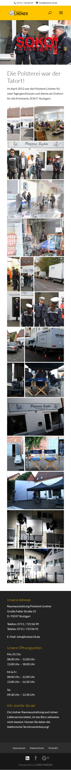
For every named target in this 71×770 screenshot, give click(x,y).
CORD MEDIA (43, 764)
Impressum (19, 747)
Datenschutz (37, 747)
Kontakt (53, 747)
